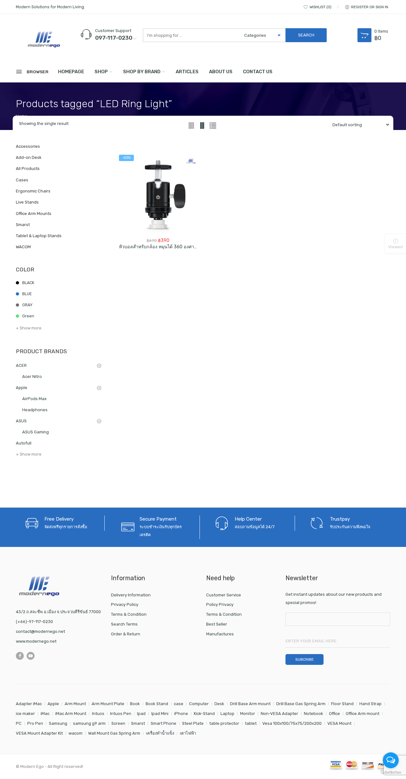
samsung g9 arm (89, 723)
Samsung (58, 723)
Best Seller (216, 624)
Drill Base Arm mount (250, 703)
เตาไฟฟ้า (188, 733)
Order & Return (125, 634)
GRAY (27, 304)
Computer (199, 703)
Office (334, 713)
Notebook (313, 713)
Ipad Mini (159, 713)
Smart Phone (163, 723)
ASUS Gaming (35, 432)
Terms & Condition (129, 614)
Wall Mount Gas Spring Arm (114, 733)
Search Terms (124, 624)
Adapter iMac (29, 703)
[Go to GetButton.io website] (391, 772)
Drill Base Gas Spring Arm (300, 703)
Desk (219, 703)
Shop (101, 72)
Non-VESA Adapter (279, 713)
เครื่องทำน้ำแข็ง (160, 733)
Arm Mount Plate (108, 703)
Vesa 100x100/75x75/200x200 (292, 723)
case (178, 703)
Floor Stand (342, 703)
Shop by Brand (141, 72)
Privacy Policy (124, 604)
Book (135, 703)
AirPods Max (34, 398)
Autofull (23, 443)
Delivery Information (131, 595)
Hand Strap (370, 703)
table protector (224, 723)
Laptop (227, 713)
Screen (118, 723)
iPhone (181, 713)
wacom (75, 733)
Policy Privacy (219, 604)
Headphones (35, 409)
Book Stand (157, 703)
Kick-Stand (204, 713)
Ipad (141, 713)
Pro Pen (35, 723)
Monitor (247, 713)
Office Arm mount (362, 713)
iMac (45, 713)
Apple (21, 387)
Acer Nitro (32, 376)
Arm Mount (75, 703)
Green (28, 316)
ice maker (25, 713)
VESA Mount (339, 723)
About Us (220, 72)
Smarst (138, 723)
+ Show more (29, 328)
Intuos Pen (120, 713)
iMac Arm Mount (70, 713)
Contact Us (257, 72)
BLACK (28, 282)
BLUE (27, 293)
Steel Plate (193, 723)
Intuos (98, 713)
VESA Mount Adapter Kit (39, 733)
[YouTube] (31, 656)
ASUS (21, 421)
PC (19, 723)
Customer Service (223, 595)
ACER (21, 365)
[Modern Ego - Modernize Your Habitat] (44, 39)
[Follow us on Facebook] (20, 656)
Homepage (71, 72)
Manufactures (220, 634)
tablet (251, 723)
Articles (187, 72)
